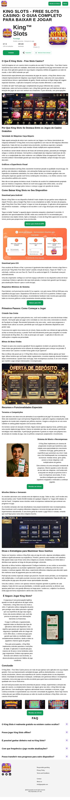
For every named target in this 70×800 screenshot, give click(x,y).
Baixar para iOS (35, 303)
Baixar (65, 3)
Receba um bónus (55, 3)
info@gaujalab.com (42, 784)
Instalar (11, 53)
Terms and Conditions (43, 773)
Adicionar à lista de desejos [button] (44, 52)
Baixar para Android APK (35, 224)
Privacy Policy (41, 770)
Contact (39, 778)
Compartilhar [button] (28, 52)
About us (39, 781)
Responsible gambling (43, 767)
